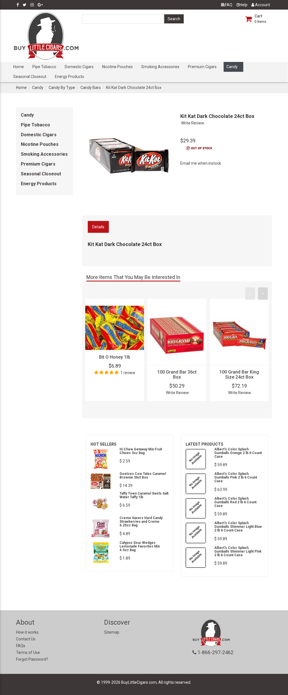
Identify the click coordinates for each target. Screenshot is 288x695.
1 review (127, 372)
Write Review (192, 123)
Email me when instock (200, 163)
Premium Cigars (202, 66)
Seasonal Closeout (29, 76)
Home (18, 66)
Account (262, 5)
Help (244, 5)
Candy (232, 66)
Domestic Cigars (79, 66)
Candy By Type (62, 87)
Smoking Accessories (160, 66)
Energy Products (69, 76)
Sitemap (111, 632)
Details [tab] (98, 227)
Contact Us (25, 639)
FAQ (228, 5)
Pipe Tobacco (44, 66)
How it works (27, 632)
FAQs (20, 645)
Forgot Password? (32, 659)
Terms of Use (28, 652)
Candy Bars (90, 87)
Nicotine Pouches (117, 66)
